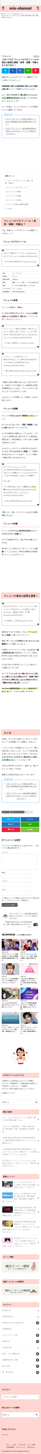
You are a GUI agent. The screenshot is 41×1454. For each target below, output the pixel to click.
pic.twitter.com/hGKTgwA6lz (13, 495)
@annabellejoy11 (27, 470)
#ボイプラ (25, 334)
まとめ (8, 208)
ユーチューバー (10, 1335)
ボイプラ (6, 812)
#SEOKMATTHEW (18, 489)
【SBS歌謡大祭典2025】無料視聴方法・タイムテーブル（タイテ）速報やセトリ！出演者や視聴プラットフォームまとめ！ (19, 1151)
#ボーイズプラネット (21, 492)
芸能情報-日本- (10, 1360)
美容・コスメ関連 (10, 1354)
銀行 (6, 1366)
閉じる (11, 176)
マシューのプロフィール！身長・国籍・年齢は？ (19, 182)
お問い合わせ (31, 1447)
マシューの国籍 (13, 196)
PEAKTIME (7, 1316)
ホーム (8, 1444)
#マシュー (13, 256)
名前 (4, 872)
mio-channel (20, 8)
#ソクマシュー (15, 467)
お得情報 (7, 1329)
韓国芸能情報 (10, 1447)
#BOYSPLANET (15, 334)
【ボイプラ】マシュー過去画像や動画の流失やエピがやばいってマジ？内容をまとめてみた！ (21, 131)
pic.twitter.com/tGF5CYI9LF (13, 615)
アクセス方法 (21, 1444)
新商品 (6, 1341)
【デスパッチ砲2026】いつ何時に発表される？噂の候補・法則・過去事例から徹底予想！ (18, 1129)
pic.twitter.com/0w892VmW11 (13, 365)
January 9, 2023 (26, 501)
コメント (5, 852)
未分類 (7, 1347)
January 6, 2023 (30, 371)
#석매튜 (32, 334)
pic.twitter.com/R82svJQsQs (22, 337)
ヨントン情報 (31, 1444)
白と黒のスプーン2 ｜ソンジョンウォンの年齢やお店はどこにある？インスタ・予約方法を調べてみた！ (19, 1163)
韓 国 (7, 1372)
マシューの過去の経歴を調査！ (17, 204)
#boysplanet (30, 253)
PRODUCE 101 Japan (12, 1323)
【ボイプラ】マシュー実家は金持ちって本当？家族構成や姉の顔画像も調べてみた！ (21, 121)
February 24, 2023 (26, 620)
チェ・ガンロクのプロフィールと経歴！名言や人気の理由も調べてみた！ (19, 1119)
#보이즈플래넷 (8, 492)
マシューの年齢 (13, 200)
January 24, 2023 (27, 343)
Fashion (6, 1310)
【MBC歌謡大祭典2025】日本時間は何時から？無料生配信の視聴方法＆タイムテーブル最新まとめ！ (19, 1140)
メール (4, 881)
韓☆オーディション (18, 812)
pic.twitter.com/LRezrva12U (28, 256)
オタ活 (14, 1444)
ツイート (5, 1435)
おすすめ (29, 812)
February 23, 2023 (29, 261)
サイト (4, 889)
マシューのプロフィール (16, 187)
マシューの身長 (13, 192)
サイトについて (20, 1447)
